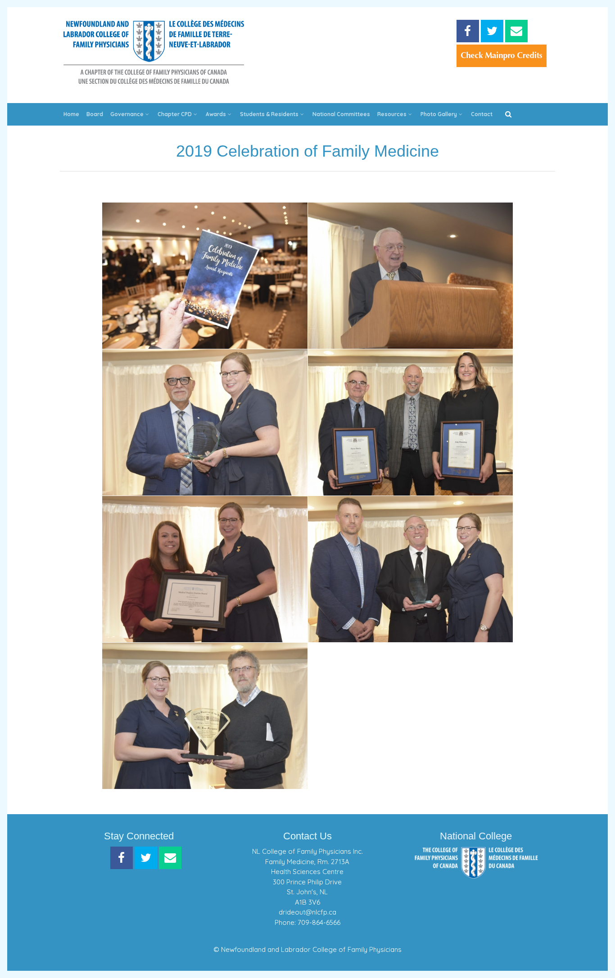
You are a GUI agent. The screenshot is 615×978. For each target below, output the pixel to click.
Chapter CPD (175, 114)
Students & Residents (269, 114)
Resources (392, 114)
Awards (216, 114)
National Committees (341, 114)
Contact (482, 114)
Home (71, 114)
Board (94, 114)
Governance (127, 114)
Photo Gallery (439, 114)
